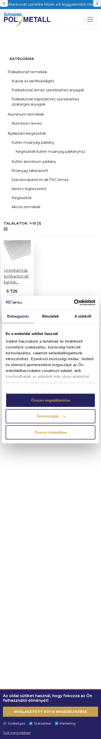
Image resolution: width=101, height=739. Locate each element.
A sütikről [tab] (83, 316)
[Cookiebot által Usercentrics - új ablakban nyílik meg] (73, 302)
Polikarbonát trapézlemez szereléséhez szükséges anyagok (45, 102)
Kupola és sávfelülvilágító (33, 81)
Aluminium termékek (26, 114)
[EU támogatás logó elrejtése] (4, 3)
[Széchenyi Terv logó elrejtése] (97, 3)
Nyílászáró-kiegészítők (27, 133)
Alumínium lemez (27, 123)
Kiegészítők (22, 198)
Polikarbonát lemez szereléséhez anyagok (48, 90)
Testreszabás (48, 416)
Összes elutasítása (51, 432)
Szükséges (16, 723)
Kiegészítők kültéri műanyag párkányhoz (50, 151)
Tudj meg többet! (17, 733)
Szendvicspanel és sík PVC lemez (40, 180)
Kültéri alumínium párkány (34, 161)
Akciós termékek (26, 207)
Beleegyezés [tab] (18, 316)
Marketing (68, 723)
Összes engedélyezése (50, 400)
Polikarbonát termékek (27, 72)
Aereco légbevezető (29, 189)
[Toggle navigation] (90, 19)
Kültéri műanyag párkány (33, 142)
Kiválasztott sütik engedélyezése (50, 712)
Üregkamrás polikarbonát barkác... (16, 276)
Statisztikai (42, 723)
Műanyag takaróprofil (30, 170)
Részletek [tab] (50, 316)
